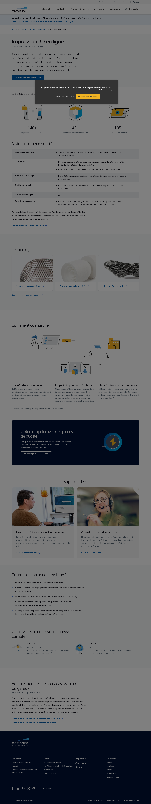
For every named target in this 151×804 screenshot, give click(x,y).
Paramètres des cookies (65, 96)
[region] (76, 92)
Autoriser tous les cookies (88, 96)
